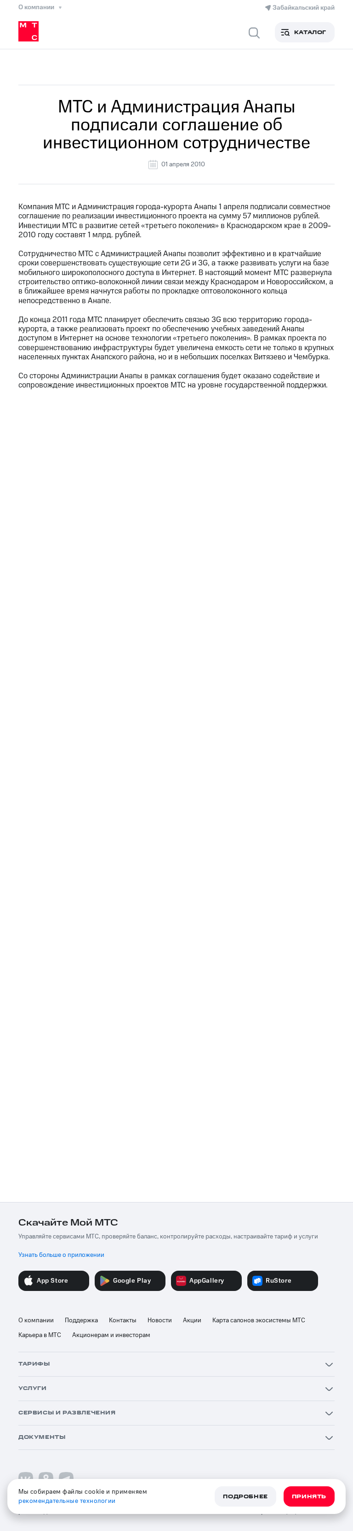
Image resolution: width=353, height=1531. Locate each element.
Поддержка (81, 1320)
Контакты (123, 1320)
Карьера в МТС (39, 1335)
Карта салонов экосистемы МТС (258, 1320)
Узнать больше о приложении (61, 1255)
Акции (192, 1320)
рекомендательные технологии (67, 1501)
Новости (160, 1320)
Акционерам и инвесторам (111, 1335)
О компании (36, 1320)
